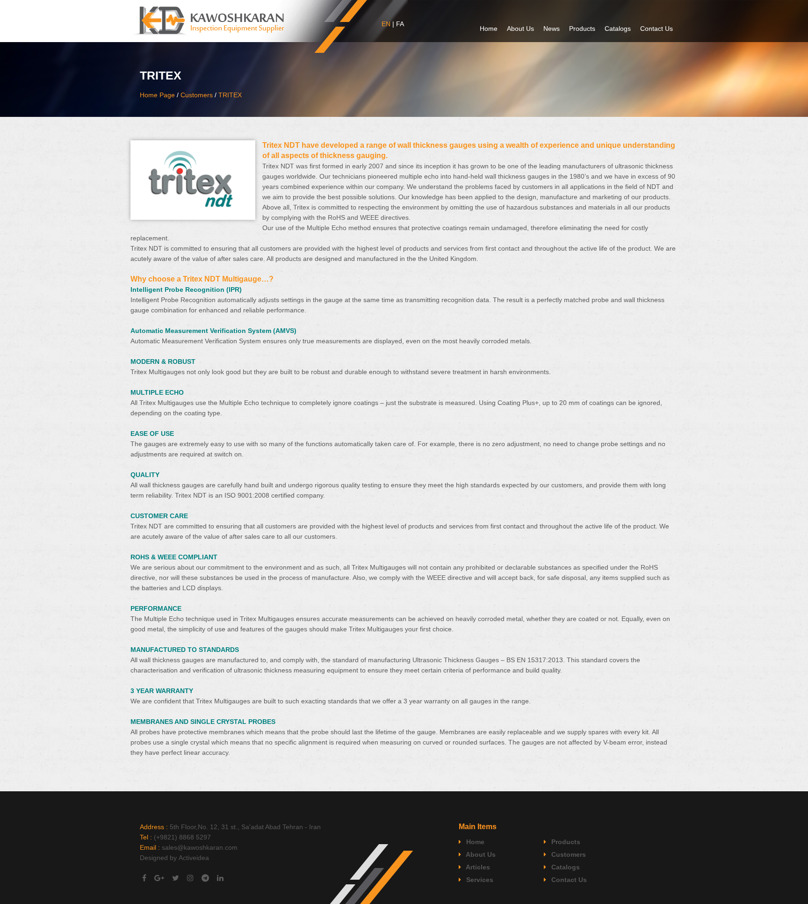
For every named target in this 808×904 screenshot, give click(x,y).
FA (400, 24)
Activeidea (194, 857)
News (551, 28)
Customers (196, 95)
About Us (520, 28)
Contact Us (656, 28)
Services (478, 879)
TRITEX (230, 95)
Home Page (157, 95)
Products (582, 28)
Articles (477, 867)
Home (489, 28)
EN (386, 24)
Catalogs (618, 28)
